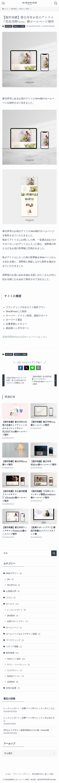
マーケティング (15, 640)
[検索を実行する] (54, 553)
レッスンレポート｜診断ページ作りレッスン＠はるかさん (29, 721)
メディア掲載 (14, 646)
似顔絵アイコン (15, 676)
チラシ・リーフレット (18, 664)
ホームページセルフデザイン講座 (23, 634)
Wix (10, 579)
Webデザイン (14, 573)
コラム (11, 597)
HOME (8, 774)
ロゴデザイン (14, 670)
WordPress (13, 585)
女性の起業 (13, 688)
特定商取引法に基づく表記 (43, 774)
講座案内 (12, 615)
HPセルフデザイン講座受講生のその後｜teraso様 (26, 731)
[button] (20, 368)
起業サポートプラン (17, 621)
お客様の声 (13, 591)
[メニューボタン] (3, 3)
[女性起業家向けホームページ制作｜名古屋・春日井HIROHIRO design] (29, 3)
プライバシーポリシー (21, 774)
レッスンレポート (16, 610)
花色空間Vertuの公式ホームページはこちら (24, 336)
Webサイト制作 (19, 26)
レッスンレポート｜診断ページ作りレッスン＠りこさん (29, 710)
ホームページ (14, 627)
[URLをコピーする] (38, 368)
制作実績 (8, 26)
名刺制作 (12, 682)
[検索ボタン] (55, 3)
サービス (12, 604)
